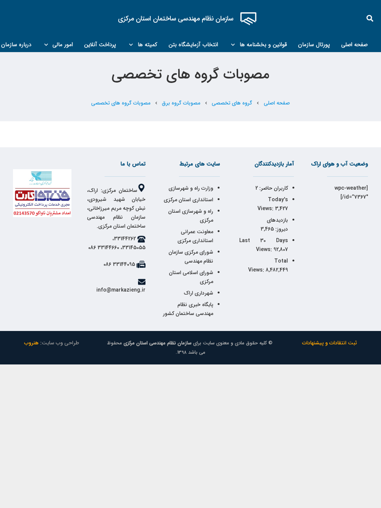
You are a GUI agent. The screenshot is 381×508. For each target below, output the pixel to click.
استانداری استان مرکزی (188, 200)
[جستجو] (370, 18)
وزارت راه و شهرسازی (190, 188)
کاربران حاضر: (273, 188)
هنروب (31, 343)
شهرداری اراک (198, 293)
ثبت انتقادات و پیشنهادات (329, 343)
